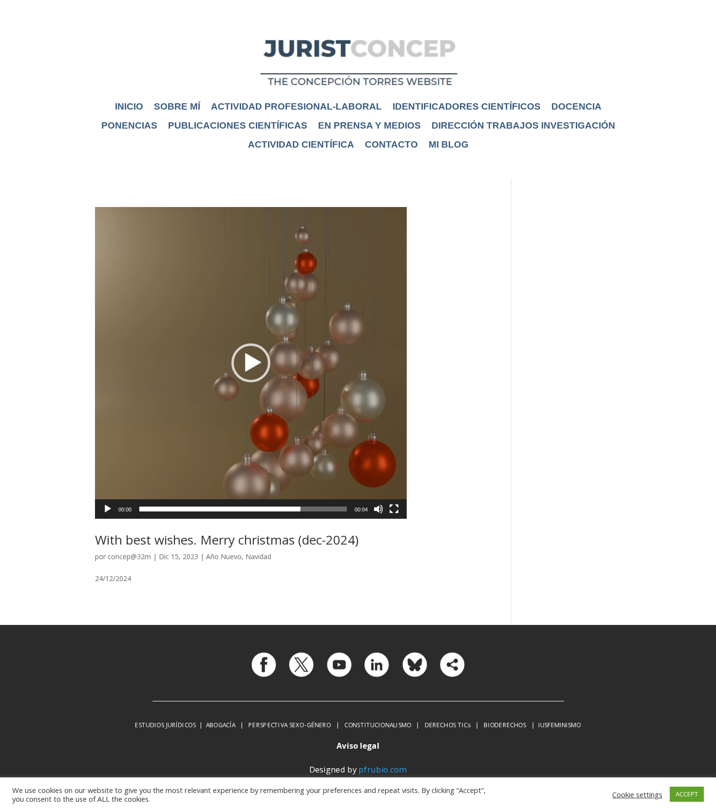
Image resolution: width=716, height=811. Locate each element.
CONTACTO (391, 144)
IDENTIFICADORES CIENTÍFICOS (467, 106)
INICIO (129, 106)
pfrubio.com (382, 769)
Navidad (258, 556)
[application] (251, 363)
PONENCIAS (129, 125)
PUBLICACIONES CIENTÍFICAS (237, 125)
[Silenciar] (378, 509)
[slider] (243, 509)
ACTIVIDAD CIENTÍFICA (301, 144)
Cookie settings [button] (637, 794)
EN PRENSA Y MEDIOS (369, 125)
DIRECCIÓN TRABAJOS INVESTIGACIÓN (523, 125)
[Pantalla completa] (394, 509)
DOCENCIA (576, 106)
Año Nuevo (224, 556)
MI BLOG (449, 144)
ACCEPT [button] (687, 794)
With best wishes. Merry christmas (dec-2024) (226, 539)
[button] (250, 362)
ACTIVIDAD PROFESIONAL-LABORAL (296, 106)
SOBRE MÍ (177, 106)
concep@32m (129, 556)
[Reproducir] (108, 509)
